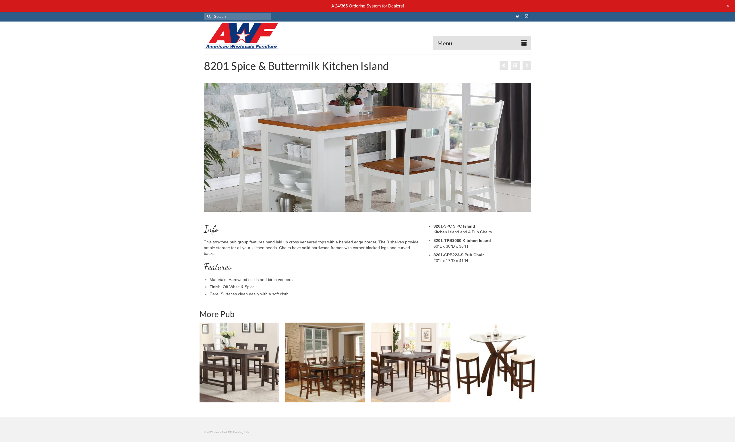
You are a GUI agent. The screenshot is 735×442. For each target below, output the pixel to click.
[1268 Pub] (325, 362)
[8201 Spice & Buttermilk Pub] (504, 65)
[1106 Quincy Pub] (239, 362)
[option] (239, 362)
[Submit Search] (208, 16)
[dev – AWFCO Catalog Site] (255, 36)
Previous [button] (205, 362)
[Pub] (515, 65)
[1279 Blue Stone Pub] (410, 362)
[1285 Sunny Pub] (496, 362)
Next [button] (530, 362)
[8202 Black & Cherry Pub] (527, 65)
